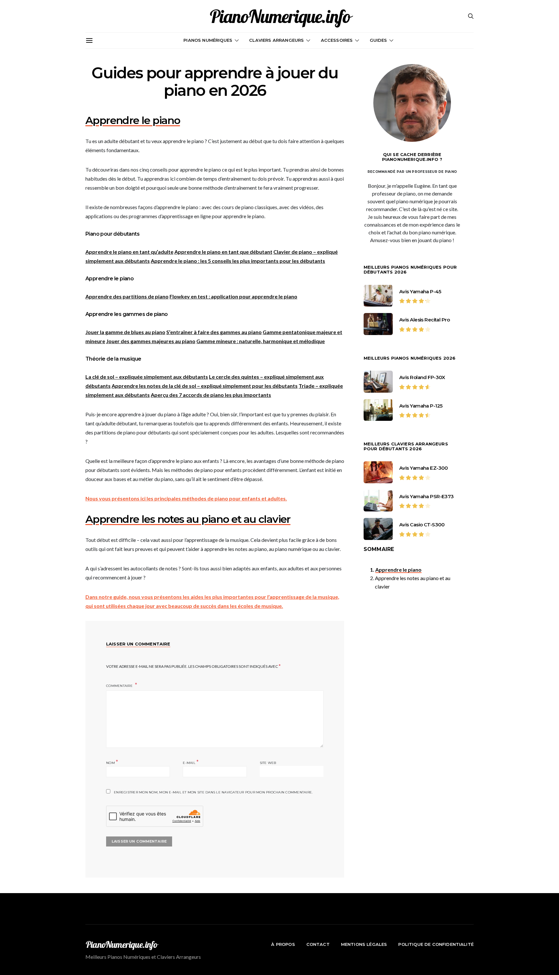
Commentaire (120, 686)
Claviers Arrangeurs (276, 40)
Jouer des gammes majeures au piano (150, 341)
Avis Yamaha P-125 (420, 406)
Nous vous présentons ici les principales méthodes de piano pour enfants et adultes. (186, 498)
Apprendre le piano (398, 569)
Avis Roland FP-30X (422, 377)
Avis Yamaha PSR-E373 (426, 496)
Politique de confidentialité (436, 944)
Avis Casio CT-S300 (422, 524)
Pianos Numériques (207, 40)
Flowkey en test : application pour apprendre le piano (233, 296)
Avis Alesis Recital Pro (424, 320)
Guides (378, 40)
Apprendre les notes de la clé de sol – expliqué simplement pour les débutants (205, 386)
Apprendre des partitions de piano (127, 296)
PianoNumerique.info (279, 16)
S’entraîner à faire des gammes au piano (214, 332)
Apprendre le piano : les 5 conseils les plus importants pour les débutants (238, 261)
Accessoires (337, 40)
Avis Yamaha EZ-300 (423, 468)
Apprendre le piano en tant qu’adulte (129, 252)
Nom (112, 762)
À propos (283, 944)
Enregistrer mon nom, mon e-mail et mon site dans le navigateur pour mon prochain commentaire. (213, 792)
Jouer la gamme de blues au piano (125, 332)
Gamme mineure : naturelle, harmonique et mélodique (260, 341)
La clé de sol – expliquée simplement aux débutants (146, 377)
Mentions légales (364, 944)
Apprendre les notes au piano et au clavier (412, 582)
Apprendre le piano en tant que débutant (223, 252)
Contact (318, 944)
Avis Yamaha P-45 (420, 291)
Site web (268, 763)
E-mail (191, 762)
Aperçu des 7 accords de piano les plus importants (211, 395)
